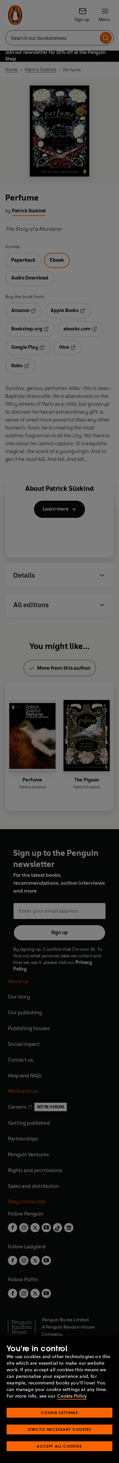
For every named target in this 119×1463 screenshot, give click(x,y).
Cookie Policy (72, 1396)
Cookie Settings (59, 1412)
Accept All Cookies (59, 1446)
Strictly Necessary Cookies (60, 1429)
